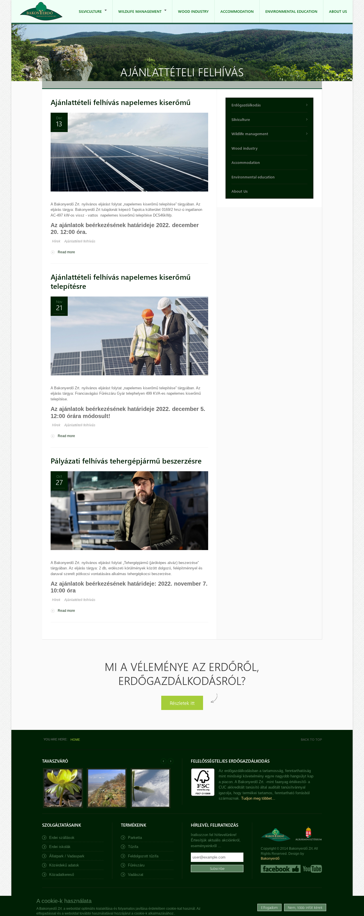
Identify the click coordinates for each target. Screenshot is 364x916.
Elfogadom (269, 907)
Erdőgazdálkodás (246, 104)
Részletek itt (182, 702)
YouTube (312, 869)
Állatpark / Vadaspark (66, 856)
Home (75, 739)
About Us (338, 11)
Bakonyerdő (270, 859)
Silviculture (87, 16)
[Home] (41, 11)
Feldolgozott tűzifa (143, 856)
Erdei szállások (62, 837)
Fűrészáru (136, 865)
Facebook (281, 869)
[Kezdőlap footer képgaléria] (63, 807)
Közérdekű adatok (64, 865)
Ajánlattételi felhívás (79, 241)
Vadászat (135, 874)
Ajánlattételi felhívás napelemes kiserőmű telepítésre (121, 281)
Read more (66, 252)
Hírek (56, 241)
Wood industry (193, 11)
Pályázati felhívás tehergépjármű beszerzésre (126, 461)
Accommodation (237, 11)
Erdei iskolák (60, 847)
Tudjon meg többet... (258, 798)
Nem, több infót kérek (305, 907)
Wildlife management (137, 16)
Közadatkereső (61, 874)
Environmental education (291, 11)
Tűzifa (133, 847)
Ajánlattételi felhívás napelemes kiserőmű (121, 102)
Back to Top (311, 739)
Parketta (135, 837)
